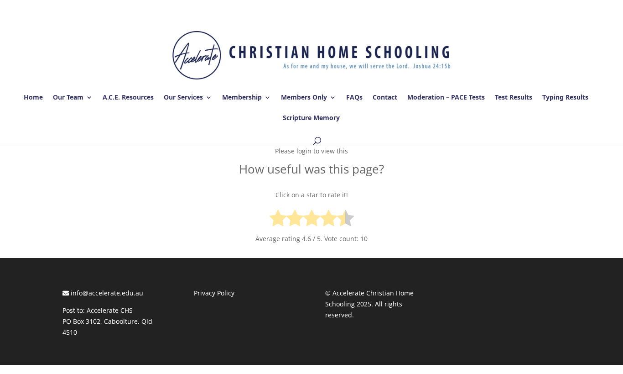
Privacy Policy (214, 293)
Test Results (513, 97)
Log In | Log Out (535, 8)
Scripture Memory (311, 118)
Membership (242, 97)
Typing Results (565, 97)
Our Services (183, 97)
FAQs (354, 97)
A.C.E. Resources (128, 97)
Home (33, 97)
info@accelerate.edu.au (106, 293)
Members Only (304, 97)
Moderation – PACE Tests (446, 97)
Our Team (68, 97)
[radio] (278, 220)
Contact (385, 97)
